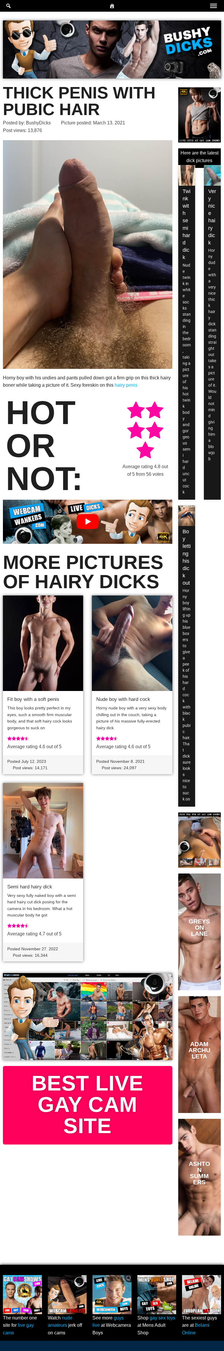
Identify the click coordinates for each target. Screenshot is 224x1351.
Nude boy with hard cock (123, 699)
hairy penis (126, 385)
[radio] (136, 411)
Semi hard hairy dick (29, 887)
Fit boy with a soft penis (33, 699)
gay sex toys (162, 1317)
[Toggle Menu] (213, 6)
